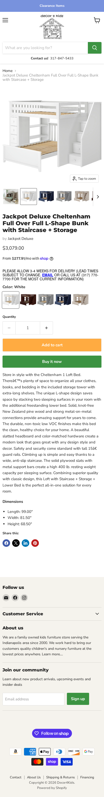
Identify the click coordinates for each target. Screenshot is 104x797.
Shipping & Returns (60, 777)
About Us (34, 777)
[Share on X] (16, 543)
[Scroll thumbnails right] (97, 196)
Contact (15, 777)
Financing (87, 777)
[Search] (94, 48)
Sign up (78, 699)
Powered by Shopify (52, 788)
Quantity (9, 317)
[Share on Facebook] (6, 543)
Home (8, 71)
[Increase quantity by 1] (46, 327)
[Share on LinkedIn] (25, 543)
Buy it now (52, 361)
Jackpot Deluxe (20, 238)
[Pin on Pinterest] (35, 543)
